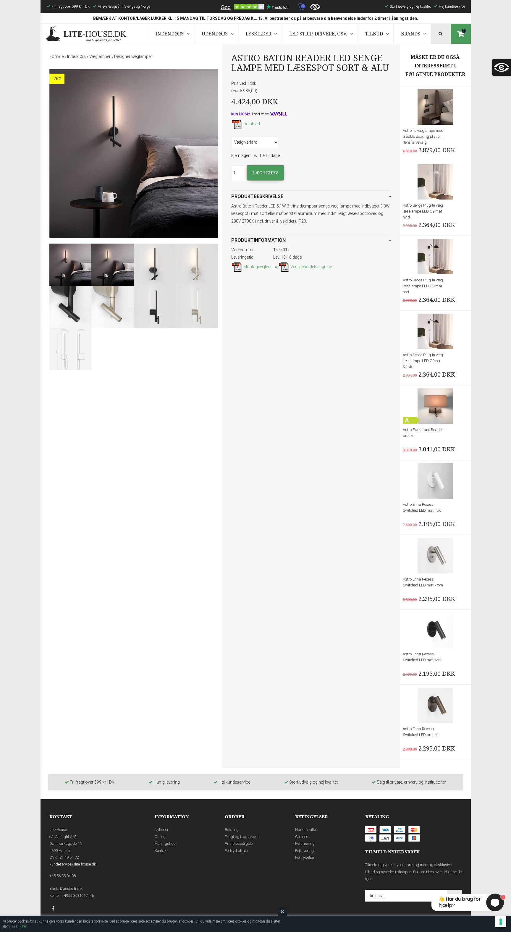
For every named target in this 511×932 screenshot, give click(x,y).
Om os (160, 836)
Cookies (301, 836)
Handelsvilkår (307, 829)
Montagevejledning (260, 266)
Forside (56, 56)
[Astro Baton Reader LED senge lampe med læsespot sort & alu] (133, 153)
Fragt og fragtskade (242, 836)
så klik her (19, 926)
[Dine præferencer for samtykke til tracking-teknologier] (500, 921)
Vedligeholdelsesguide (311, 266)
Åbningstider (166, 843)
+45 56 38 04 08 (62, 875)
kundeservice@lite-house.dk (72, 864)
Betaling (232, 829)
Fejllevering (304, 850)
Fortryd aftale (236, 850)
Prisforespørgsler (239, 843)
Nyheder (162, 829)
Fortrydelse (304, 857)
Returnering (305, 843)
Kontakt (161, 850)
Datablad (251, 123)
